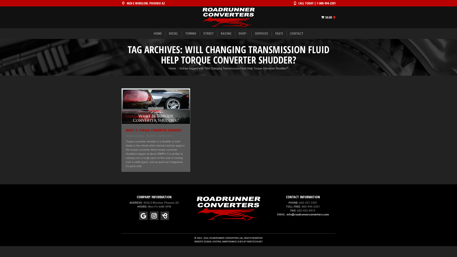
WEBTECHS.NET (255, 241)
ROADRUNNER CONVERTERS (224, 238)
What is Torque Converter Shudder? (154, 130)
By (151, 136)
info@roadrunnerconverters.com (308, 214)
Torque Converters (135, 136)
